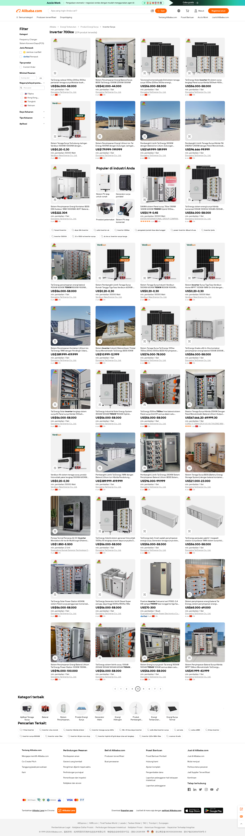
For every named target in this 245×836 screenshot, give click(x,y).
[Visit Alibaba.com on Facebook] (189, 789)
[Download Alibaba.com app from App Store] (192, 810)
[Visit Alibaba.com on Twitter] (200, 789)
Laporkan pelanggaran (156, 785)
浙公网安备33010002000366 (169, 832)
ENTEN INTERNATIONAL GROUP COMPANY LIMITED (160, 219)
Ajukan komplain (153, 767)
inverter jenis (209, 230)
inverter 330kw (123, 230)
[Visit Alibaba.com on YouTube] (212, 789)
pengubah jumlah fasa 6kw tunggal (151, 230)
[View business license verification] (148, 831)
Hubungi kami (152, 761)
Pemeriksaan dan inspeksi (74, 778)
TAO (144, 823)
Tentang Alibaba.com (32, 750)
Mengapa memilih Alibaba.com (35, 756)
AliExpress (82, 823)
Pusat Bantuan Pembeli (156, 756)
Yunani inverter (60, 230)
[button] (152, 10)
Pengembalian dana (154, 772)
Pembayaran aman (71, 756)
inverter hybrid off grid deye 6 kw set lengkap (116, 736)
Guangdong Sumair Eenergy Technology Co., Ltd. (70, 550)
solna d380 (195, 730)
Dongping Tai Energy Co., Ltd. (63, 92)
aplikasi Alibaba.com (171, 810)
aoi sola (180, 730)
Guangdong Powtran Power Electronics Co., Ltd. (160, 613)
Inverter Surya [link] (109, 27)
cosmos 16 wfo (175, 736)
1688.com (93, 823)
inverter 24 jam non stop (80, 736)
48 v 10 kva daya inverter (132, 730)
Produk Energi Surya (89, 27)
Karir (24, 772)
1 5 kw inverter (28, 730)
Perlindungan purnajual (73, 772)
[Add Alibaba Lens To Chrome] (66, 810)
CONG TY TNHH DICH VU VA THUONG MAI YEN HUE (205, 423)
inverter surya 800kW (31, 736)
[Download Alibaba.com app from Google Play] (213, 810)
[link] (241, 809)
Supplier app (127, 810)
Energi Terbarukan (68, 27)
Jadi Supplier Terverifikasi (198, 772)
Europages (163, 823)
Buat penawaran (112, 761)
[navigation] (32, 358)
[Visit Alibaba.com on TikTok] (217, 789)
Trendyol (153, 823)
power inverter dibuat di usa (185, 230)
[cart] (188, 11)
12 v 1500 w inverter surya (85, 236)
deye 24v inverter (81, 230)
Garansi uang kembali (72, 761)
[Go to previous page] (115, 688)
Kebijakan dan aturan (72, 783)
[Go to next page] (160, 688)
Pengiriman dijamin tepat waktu (77, 767)
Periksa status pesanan (197, 767)
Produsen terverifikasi (114, 756)
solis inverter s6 (103, 230)
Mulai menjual (193, 761)
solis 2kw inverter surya (159, 730)
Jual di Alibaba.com (195, 756)
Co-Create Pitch (29, 761)
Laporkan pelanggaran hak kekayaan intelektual (162, 779)
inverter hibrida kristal (75, 730)
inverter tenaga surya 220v (103, 730)
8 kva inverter (213, 730)
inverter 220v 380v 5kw (151, 736)
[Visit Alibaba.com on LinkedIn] (195, 789)
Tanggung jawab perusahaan (34, 767)
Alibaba (53, 27)
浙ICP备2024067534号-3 (195, 832)
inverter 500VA (60, 236)
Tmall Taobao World (108, 823)
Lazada (123, 823)
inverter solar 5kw (55, 736)
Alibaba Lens (38, 810)
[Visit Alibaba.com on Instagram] (206, 789)
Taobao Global (134, 823)
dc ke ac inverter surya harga (115, 236)
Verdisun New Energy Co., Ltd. (64, 155)
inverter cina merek (50, 730)
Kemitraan (191, 778)
